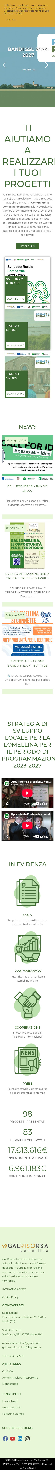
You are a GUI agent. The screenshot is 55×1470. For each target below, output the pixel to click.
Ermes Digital (29, 1468)
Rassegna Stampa (13, 1413)
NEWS (27, 426)
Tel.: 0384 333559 (13, 1356)
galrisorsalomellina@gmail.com (21, 1343)
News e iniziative (12, 1407)
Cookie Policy (10, 1297)
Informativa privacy (14, 1289)
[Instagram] (27, 1441)
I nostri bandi (10, 1401)
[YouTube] (13, 1441)
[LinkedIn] (20, 1441)
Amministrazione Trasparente (20, 1377)
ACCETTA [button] (11, 19)
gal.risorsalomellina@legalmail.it (21, 1347)
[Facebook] (5, 1441)
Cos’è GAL (8, 1371)
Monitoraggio (10, 1383)
